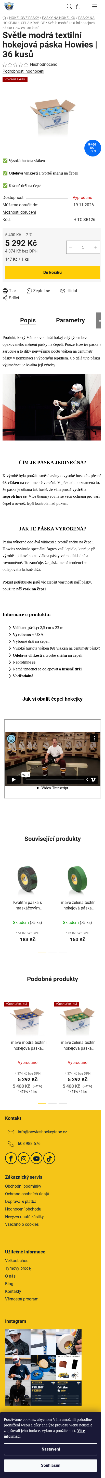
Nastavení (51, 1449)
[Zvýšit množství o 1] (96, 247)
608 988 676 (29, 1143)
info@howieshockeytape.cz (42, 1131)
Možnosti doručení (19, 212)
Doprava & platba (20, 1201)
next (100, 880)
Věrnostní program (21, 1299)
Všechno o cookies (22, 1224)
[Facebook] (11, 1158)
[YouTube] (36, 1158)
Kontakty (13, 1291)
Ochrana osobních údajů (27, 1193)
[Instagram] (24, 1158)
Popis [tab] (28, 320)
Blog (9, 1283)
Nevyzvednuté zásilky (24, 1216)
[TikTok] (49, 1158)
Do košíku (52, 272)
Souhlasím (50, 1465)
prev (5, 880)
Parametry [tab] (70, 320)
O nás (10, 1276)
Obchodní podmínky (23, 1186)
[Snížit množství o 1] (70, 247)
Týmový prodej (18, 1268)
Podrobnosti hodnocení (23, 71)
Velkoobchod (17, 1260)
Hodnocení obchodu (23, 1209)
